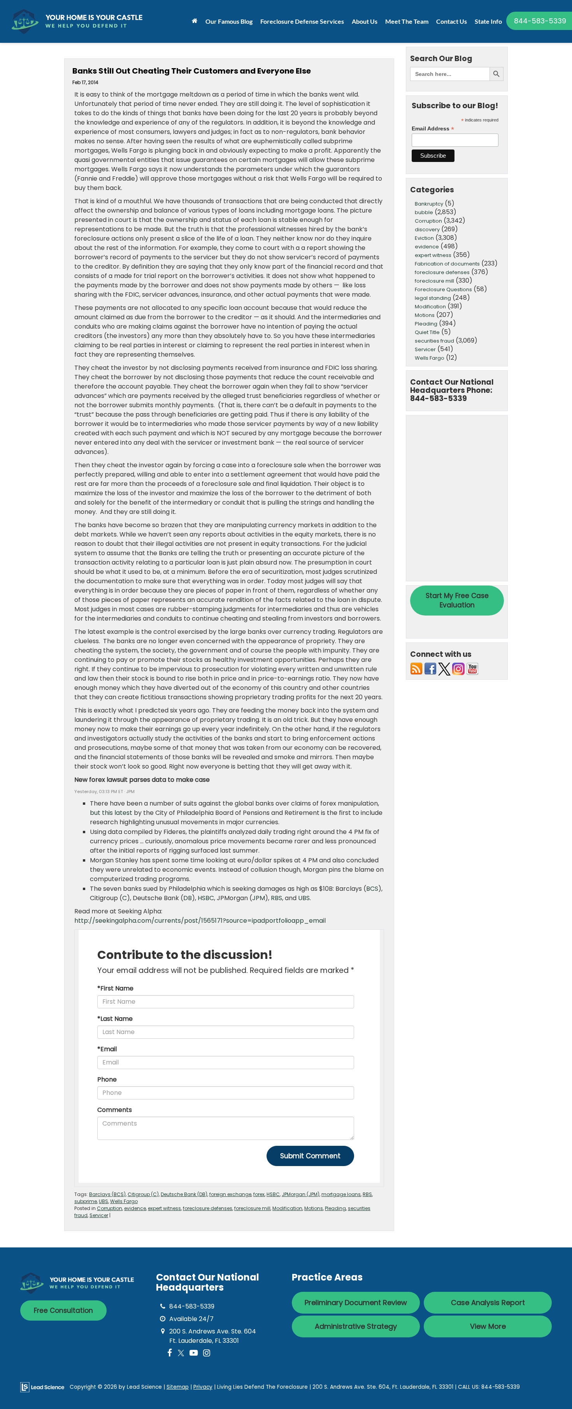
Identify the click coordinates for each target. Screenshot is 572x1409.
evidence (135, 1208)
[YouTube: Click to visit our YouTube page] (193, 1353)
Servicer (98, 1215)
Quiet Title (427, 332)
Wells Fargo (124, 1201)
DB (187, 898)
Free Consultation (63, 1310)
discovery (427, 229)
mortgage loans (341, 1194)
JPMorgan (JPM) (300, 1194)
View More (488, 1326)
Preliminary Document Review (356, 1302)
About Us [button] (364, 21)
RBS (276, 898)
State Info (488, 21)
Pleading (335, 1208)
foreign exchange (230, 1194)
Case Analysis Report (488, 1302)
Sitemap (178, 1387)
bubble (424, 212)
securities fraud (434, 341)
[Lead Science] (42, 1386)
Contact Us (451, 21)
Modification (287, 1208)
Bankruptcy (429, 204)
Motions (313, 1208)
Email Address (433, 128)
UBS (304, 898)
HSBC (206, 898)
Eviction (424, 238)
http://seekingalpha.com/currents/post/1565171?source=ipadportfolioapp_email (200, 920)
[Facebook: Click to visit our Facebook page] (169, 1353)
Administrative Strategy (356, 1326)
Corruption (109, 1208)
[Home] (195, 21)
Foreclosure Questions (443, 289)
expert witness (164, 1208)
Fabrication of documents (447, 263)
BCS (372, 888)
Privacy (202, 1387)
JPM (258, 898)
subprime (85, 1201)
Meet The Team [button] (406, 21)
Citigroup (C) (143, 1194)
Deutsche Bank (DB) (184, 1194)
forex (259, 1194)
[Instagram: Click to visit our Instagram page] (206, 1353)
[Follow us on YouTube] (472, 668)
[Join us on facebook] (430, 668)
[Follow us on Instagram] (458, 668)
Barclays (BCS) (107, 1194)
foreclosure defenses (207, 1208)
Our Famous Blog (229, 21)
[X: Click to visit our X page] (181, 1353)
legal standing (433, 298)
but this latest (111, 812)
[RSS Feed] (416, 668)
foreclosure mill (252, 1208)
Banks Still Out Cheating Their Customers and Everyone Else (191, 70)
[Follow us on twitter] (444, 668)
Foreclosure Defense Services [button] (302, 21)
